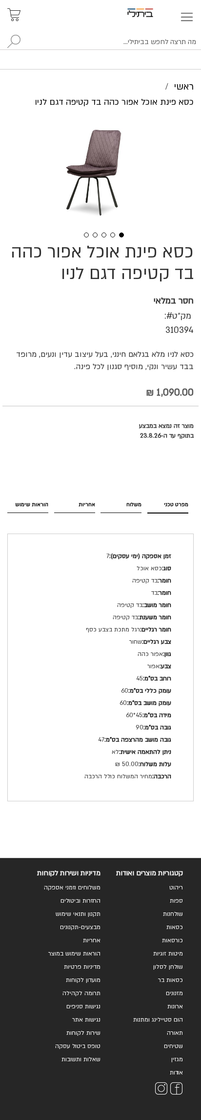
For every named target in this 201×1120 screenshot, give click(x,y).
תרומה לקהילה (81, 993)
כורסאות (172, 940)
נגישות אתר (86, 1020)
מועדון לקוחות (83, 980)
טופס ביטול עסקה (77, 1046)
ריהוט (176, 887)
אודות (176, 1072)
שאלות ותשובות (80, 1059)
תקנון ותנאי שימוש (78, 914)
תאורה (175, 1033)
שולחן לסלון (168, 967)
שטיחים (173, 1046)
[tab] (167, 503)
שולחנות (173, 914)
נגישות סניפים (83, 1006)
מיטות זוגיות (168, 953)
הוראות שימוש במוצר (74, 953)
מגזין (177, 1059)
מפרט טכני (176, 504)
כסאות (174, 927)
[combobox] (100, 42)
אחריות (87, 504)
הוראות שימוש (31, 504)
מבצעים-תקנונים (80, 927)
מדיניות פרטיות (82, 967)
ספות (176, 901)
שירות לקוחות (83, 1033)
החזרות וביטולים (80, 901)
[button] (83, 234)
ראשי (184, 86)
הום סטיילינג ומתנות (158, 1020)
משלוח (133, 504)
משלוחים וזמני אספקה (72, 887)
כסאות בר (170, 980)
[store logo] (151, 12)
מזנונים (174, 993)
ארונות (175, 1006)
